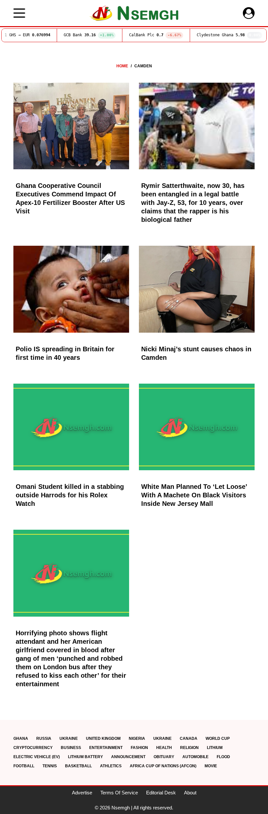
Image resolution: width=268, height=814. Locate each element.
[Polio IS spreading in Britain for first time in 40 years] (71, 289)
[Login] (249, 13)
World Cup (218, 738)
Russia (43, 738)
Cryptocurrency (33, 747)
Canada (188, 738)
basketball (78, 766)
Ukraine (68, 738)
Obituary (164, 757)
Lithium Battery (85, 757)
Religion (189, 747)
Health (164, 747)
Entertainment (106, 747)
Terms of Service (119, 792)
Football (23, 766)
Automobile (195, 757)
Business (71, 747)
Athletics (111, 766)
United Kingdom (103, 738)
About (190, 792)
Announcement (128, 757)
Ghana (20, 738)
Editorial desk (161, 792)
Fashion (139, 747)
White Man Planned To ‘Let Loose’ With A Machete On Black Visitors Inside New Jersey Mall (194, 495)
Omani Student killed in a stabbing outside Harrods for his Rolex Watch (70, 495)
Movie (211, 766)
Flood (223, 757)
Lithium (215, 747)
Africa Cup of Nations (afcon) (163, 766)
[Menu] (19, 13)
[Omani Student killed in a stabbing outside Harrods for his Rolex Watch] (71, 427)
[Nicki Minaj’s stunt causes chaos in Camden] (197, 289)
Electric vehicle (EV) (36, 757)
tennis (49, 766)
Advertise (82, 792)
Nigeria (137, 738)
